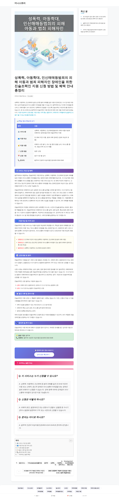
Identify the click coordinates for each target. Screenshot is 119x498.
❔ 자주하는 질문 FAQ (23, 454)
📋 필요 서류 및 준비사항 (24, 450)
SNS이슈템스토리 (95, 488)
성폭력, (53, 463)
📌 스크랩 (69, 495)
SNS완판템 (40, 491)
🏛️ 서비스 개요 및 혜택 (23, 443)
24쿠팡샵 (69, 491)
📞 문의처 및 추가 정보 (23, 452)
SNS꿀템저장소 (59, 491)
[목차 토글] (70, 440)
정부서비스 (62, 464)
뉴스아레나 (49, 488)
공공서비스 (22, 463)
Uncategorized (68, 461)
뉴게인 (66, 488)
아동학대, (59, 463)
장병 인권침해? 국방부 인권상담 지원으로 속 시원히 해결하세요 (59, 472)
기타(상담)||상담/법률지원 (35, 463)
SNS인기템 (84, 488)
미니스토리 (20, 3)
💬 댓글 (53, 495)
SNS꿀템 (49, 491)
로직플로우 (39, 488)
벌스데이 (58, 488)
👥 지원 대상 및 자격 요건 (24, 445)
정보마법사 (20, 488)
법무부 (46, 463)
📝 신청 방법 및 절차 (23, 447)
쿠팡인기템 (78, 491)
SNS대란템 (74, 488)
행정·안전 (70, 464)
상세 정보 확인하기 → (44, 354)
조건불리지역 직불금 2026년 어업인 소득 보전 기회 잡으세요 (34, 471)
